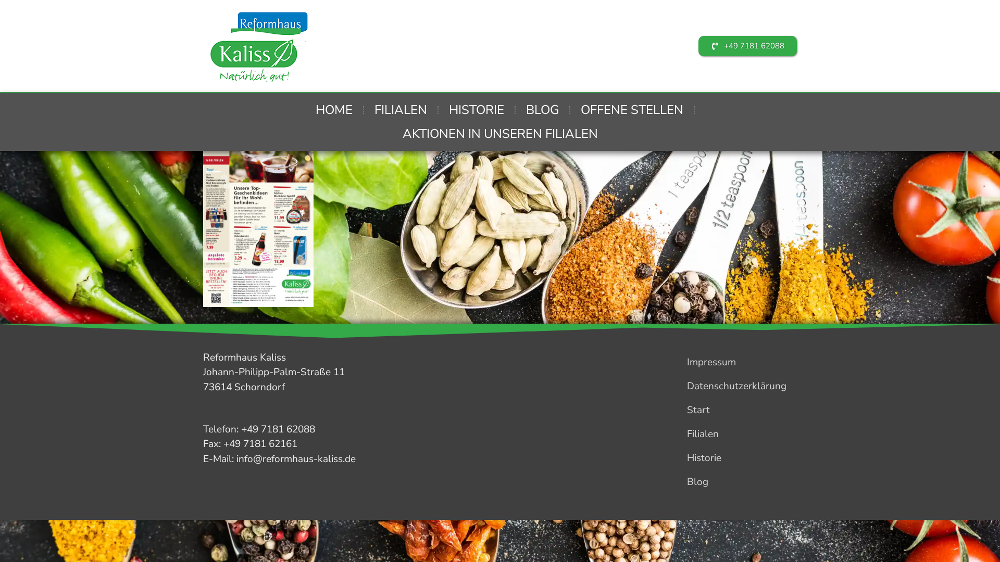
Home (334, 109)
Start (698, 410)
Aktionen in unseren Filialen (500, 133)
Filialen (400, 109)
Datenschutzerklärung (736, 386)
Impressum (711, 362)
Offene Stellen (632, 109)
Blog (542, 109)
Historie (476, 109)
